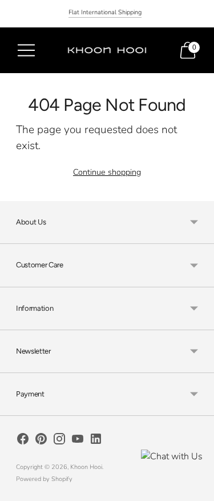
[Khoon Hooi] (107, 50)
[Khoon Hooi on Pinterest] (41, 441)
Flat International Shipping (105, 12)
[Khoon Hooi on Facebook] (23, 441)
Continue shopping (107, 172)
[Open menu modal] (26, 50)
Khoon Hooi (86, 467)
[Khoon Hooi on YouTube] (77, 441)
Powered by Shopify (44, 479)
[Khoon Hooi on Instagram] (59, 441)
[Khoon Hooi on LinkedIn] (96, 441)
